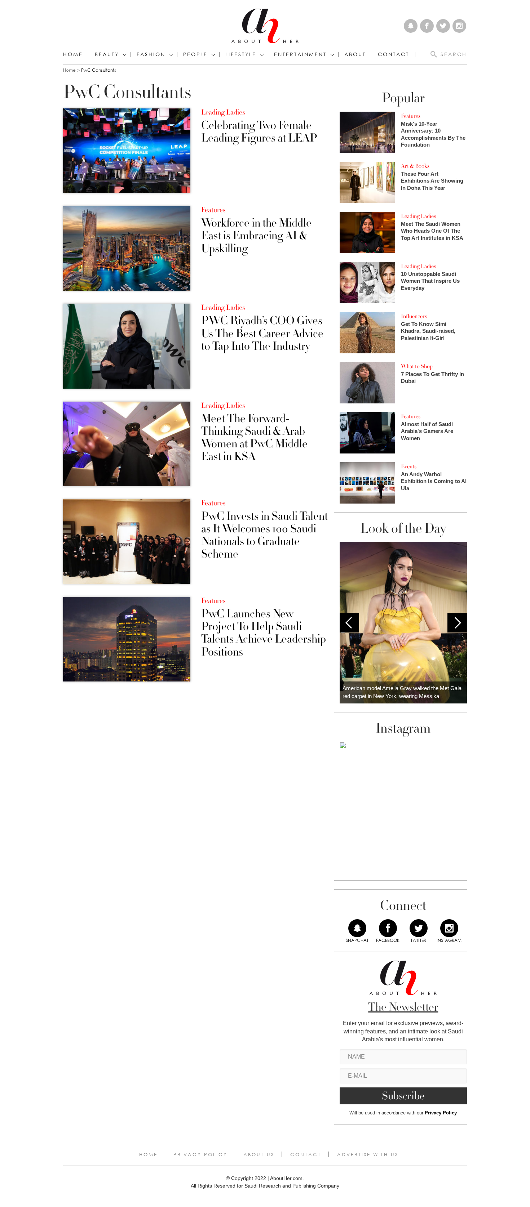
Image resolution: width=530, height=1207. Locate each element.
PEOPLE (195, 54)
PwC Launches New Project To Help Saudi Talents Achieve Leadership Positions (263, 633)
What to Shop (417, 366)
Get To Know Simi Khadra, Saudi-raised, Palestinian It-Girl (428, 331)
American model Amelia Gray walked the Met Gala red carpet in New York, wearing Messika (402, 692)
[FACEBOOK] (388, 928)
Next (457, 622)
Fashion (151, 54)
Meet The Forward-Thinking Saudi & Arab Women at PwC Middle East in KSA (254, 437)
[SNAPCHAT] (357, 928)
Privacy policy (200, 1154)
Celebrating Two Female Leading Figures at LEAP (259, 131)
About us (258, 1154)
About (355, 54)
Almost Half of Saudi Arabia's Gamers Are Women (427, 431)
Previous (349, 622)
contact (393, 54)
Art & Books (415, 166)
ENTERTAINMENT (300, 54)
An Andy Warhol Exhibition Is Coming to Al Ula (434, 481)
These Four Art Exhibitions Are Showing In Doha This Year (432, 181)
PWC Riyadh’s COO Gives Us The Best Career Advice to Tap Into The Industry (262, 333)
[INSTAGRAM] (449, 928)
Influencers (414, 316)
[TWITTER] (419, 928)
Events (408, 466)
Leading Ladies (223, 112)
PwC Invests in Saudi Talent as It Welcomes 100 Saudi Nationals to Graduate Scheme (264, 535)
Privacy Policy (441, 1113)
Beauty (107, 54)
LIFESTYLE (240, 54)
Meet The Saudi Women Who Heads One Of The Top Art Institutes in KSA (432, 231)
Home (73, 54)
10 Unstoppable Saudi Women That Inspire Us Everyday (430, 281)
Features (213, 210)
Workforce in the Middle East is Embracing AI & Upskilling (256, 236)
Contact (305, 1154)
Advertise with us (367, 1154)
